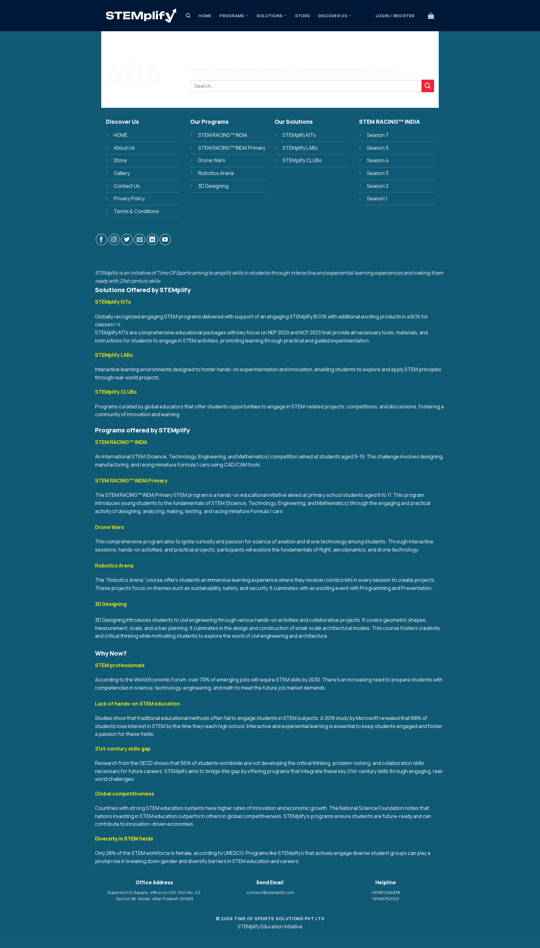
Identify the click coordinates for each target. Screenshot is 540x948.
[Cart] (431, 15)
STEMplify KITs (299, 135)
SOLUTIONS (269, 15)
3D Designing (213, 185)
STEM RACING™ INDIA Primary (231, 147)
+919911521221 (385, 898)
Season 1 (377, 198)
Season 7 (377, 135)
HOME (121, 135)
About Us (124, 147)
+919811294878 (385, 892)
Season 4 (378, 160)
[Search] (188, 16)
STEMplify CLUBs (302, 160)
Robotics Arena (216, 173)
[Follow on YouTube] (165, 239)
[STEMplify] (141, 16)
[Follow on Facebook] (101, 239)
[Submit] (428, 86)
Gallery (122, 173)
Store (302, 15)
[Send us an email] (139, 239)
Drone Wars (211, 160)
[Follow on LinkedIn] (152, 239)
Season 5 (378, 147)
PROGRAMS (231, 15)
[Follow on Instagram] (114, 239)
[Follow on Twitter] (126, 239)
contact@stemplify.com (270, 892)
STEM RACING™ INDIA (222, 135)
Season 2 (377, 185)
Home (204, 15)
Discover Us (332, 15)
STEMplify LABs (300, 147)
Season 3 (377, 173)
